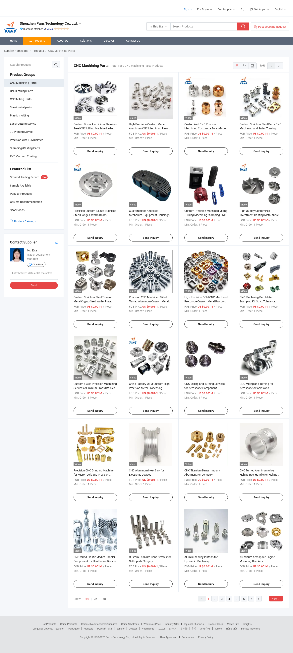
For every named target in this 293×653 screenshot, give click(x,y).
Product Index (215, 624)
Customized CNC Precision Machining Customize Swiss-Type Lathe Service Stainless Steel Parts (205, 128)
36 (95, 599)
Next (274, 598)
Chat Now (37, 264)
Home (13, 40)
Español (59, 628)
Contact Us (133, 40)
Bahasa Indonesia (251, 628)
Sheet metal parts (21, 107)
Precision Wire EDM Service (26, 140)
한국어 (172, 628)
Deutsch (133, 628)
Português (74, 628)
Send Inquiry (95, 151)
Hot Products (49, 624)
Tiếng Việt (231, 628)
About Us (62, 40)
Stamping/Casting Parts (25, 148)
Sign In (188, 9)
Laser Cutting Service (23, 123)
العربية (161, 628)
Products (39, 40)
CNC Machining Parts (23, 83)
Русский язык (104, 628)
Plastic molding (19, 115)
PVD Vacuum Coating (23, 156)
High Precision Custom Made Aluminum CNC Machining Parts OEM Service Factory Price (149, 128)
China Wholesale (130, 624)
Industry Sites (172, 624)
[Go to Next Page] (279, 66)
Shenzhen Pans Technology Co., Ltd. (49, 23)
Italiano (120, 628)
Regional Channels (194, 624)
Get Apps (259, 9)
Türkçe (218, 628)
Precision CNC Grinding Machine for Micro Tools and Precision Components (93, 474)
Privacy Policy (205, 637)
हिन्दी (194, 628)
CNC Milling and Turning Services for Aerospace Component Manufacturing (204, 388)
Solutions (86, 40)
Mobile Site (233, 624)
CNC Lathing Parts (21, 91)
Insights (247, 624)
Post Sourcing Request (272, 26)
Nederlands (148, 628)
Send (34, 285)
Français (88, 628)
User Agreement (168, 637)
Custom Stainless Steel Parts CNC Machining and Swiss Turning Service (260, 128)
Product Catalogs (25, 221)
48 (104, 599)
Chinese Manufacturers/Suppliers (99, 624)
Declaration (188, 637)
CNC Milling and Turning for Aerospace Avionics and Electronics (256, 388)
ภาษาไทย (205, 628)
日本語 (184, 628)
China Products (68, 624)
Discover (109, 40)
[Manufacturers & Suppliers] (29, 8)
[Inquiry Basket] (243, 9)
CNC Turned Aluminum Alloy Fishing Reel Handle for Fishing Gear (258, 474)
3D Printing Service (21, 132)
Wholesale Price (152, 624)
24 (87, 598)
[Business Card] (56, 242)
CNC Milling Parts (20, 99)
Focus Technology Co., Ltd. (120, 637)
